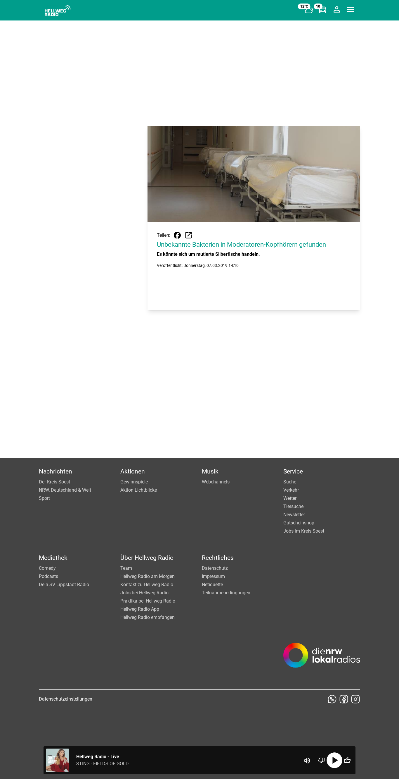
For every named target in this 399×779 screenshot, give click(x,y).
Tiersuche (293, 506)
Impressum (213, 576)
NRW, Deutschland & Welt (65, 490)
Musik (210, 471)
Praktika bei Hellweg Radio (147, 601)
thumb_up (347, 760)
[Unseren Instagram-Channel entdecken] (355, 699)
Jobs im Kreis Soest (303, 531)
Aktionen (132, 471)
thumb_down (321, 760)
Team (126, 568)
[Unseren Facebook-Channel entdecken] (343, 699)
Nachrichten (55, 471)
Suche (289, 482)
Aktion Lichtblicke (138, 490)
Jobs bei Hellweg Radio (144, 593)
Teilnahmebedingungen (226, 593)
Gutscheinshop (298, 523)
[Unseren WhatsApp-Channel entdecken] (332, 699)
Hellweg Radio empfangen (147, 617)
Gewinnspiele (134, 482)
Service (293, 471)
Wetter (289, 498)
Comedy (47, 568)
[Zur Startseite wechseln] (58, 10)
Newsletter (294, 514)
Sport (44, 498)
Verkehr (291, 490)
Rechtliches (218, 557)
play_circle (334, 760)
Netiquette (212, 584)
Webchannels (216, 482)
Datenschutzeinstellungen (65, 699)
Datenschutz (215, 568)
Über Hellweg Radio (147, 557)
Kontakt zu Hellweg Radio (146, 584)
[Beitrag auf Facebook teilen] (177, 235)
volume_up (307, 760)
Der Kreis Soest (54, 482)
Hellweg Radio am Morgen (147, 576)
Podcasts (48, 576)
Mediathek (53, 557)
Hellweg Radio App (139, 609)
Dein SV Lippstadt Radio (64, 584)
